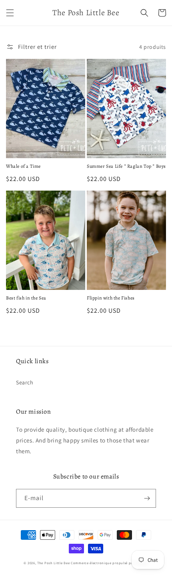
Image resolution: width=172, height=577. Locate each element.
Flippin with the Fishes (111, 298)
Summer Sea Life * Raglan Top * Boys (126, 166)
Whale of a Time (23, 166)
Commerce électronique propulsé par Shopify (109, 563)
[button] (10, 13)
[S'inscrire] (147, 498)
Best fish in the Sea (26, 298)
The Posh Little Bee (54, 563)
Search (25, 382)
